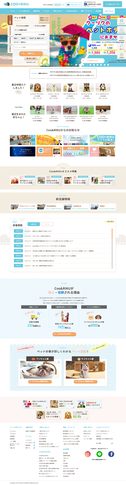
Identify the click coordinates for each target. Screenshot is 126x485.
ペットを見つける (23, 11)
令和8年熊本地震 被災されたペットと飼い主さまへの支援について (75, 75)
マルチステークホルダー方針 (70, 468)
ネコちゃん (13, 434)
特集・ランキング (86, 11)
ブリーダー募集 (87, 439)
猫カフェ (28, 448)
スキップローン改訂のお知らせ (41, 236)
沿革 (64, 461)
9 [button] (104, 65)
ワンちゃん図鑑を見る (40, 381)
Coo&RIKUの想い (64, 334)
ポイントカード (43, 436)
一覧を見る (110, 221)
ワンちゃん (13, 431)
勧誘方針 (98, 436)
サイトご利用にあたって (102, 431)
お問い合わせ (109, 11)
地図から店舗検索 (30, 431)
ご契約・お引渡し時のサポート (47, 471)
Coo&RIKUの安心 (71, 11)
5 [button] (90, 65)
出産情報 (12, 436)
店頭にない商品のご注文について (42, 231)
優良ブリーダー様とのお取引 (46, 458)
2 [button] (80, 65)
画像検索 (12, 439)
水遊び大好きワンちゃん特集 (70, 439)
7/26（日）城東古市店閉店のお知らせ (43, 261)
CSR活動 (65, 466)
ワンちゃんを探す (23, 26)
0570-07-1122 (94, 4)
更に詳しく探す (31, 58)
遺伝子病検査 (42, 441)
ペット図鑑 (13, 441)
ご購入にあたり (57, 11)
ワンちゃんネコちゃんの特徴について (49, 446)
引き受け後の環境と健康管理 (46, 463)
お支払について (43, 434)
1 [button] (76, 65)
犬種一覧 (12, 448)
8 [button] (101, 65)
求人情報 (98, 443)
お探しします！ (87, 431)
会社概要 (65, 453)
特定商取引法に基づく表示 (46, 444)
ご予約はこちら (92, 61)
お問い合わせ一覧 (75, 5)
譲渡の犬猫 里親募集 (68, 471)
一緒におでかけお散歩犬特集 (70, 444)
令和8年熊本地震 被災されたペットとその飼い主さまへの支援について (52, 241)
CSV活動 (65, 463)
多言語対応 (66, 476)
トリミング (29, 440)
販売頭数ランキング (68, 431)
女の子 (32, 38)
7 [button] (97, 65)
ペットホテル (29, 443)
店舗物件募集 (66, 455)
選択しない (40, 38)
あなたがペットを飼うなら (14, 444)
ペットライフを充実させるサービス (48, 476)
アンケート (86, 436)
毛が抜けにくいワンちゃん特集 (71, 436)
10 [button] (108, 65)
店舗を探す (36, 11)
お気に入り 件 (113, 4)
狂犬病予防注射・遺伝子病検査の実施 (49, 468)
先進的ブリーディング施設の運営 (48, 461)
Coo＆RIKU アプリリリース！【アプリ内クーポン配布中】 (49, 246)
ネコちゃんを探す (40, 26)
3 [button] (83, 65)
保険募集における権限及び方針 (104, 439)
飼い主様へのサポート (45, 474)
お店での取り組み (43, 466)
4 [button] (87, 65)
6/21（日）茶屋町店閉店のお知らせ (42, 266)
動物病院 (28, 445)
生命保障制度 (42, 439)
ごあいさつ (66, 458)
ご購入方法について (44, 431)
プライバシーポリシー (102, 434)
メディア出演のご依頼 (69, 474)
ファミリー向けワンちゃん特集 (71, 441)
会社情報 (98, 11)
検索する (31, 53)
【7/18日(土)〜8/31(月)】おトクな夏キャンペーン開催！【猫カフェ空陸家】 (54, 256)
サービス (46, 11)
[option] (63, 40)
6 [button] (94, 65)
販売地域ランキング (68, 434)
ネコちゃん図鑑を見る (86, 381)
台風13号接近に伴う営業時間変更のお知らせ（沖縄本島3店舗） (73, 72)
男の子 (23, 38)
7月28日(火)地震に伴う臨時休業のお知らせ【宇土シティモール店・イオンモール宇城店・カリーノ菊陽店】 (63, 251)
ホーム (13, 11)
